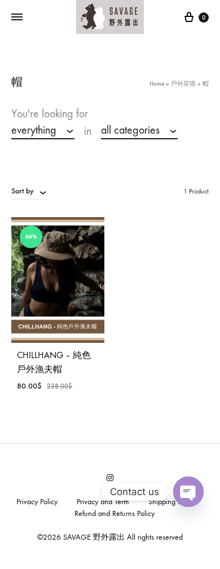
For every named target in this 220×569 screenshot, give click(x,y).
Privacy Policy (37, 501)
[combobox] (42, 130)
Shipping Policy (171, 501)
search (31, 148)
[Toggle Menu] (17, 17)
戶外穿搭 (183, 83)
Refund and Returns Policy (114, 513)
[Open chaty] (188, 492)
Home (156, 83)
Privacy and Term (103, 501)
